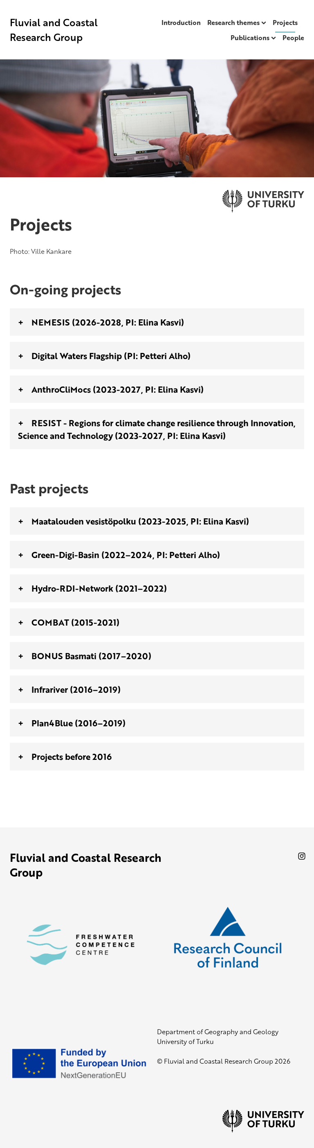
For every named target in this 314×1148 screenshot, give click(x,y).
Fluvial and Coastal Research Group (54, 29)
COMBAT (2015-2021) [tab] (75, 622)
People (293, 38)
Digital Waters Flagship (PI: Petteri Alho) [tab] (111, 355)
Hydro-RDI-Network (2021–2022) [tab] (99, 588)
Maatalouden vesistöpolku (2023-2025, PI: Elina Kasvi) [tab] (140, 521)
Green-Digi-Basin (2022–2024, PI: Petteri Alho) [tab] (125, 554)
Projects (285, 22)
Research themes (233, 22)
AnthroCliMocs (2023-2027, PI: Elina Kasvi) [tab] (117, 389)
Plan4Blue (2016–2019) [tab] (78, 722)
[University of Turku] (263, 1130)
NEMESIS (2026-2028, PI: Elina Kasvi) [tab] (107, 322)
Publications (250, 38)
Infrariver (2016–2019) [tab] (76, 689)
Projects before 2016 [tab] (71, 756)
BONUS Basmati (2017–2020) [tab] (91, 655)
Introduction (181, 22)
